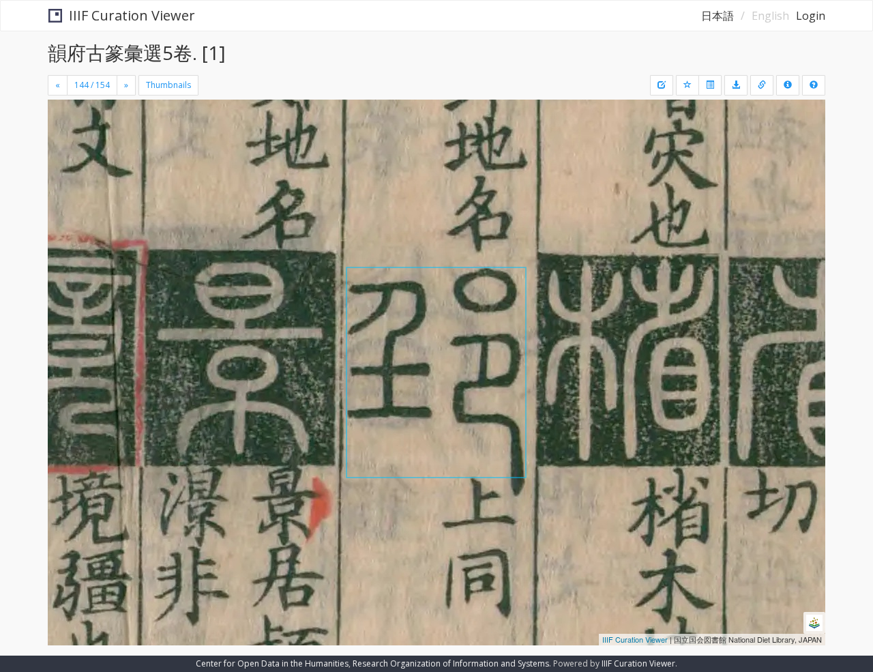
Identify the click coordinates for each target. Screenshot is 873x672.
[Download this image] (736, 85)
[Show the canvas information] (761, 85)
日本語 (717, 15)
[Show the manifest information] (787, 85)
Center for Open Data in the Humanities (272, 663)
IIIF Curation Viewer (132, 15)
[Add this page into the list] (687, 85)
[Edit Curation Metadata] (661, 85)
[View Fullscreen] (63, 157)
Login (810, 15)
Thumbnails (168, 85)
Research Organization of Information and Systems (451, 663)
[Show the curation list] (710, 85)
